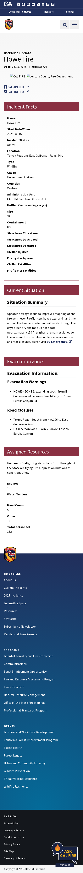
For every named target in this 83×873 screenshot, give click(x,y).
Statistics (10, 619)
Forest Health (13, 748)
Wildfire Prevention (17, 771)
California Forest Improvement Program (31, 740)
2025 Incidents (13, 595)
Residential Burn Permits (20, 634)
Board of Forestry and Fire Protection (28, 656)
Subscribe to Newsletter (20, 626)
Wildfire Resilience (16, 786)
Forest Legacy (13, 755)
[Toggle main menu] (74, 24)
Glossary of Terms (14, 858)
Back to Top (10, 816)
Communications (15, 664)
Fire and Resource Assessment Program (30, 679)
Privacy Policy (12, 844)
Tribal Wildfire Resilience (20, 779)
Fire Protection (14, 687)
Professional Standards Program (25, 710)
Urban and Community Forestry (24, 763)
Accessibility (11, 823)
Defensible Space (15, 603)
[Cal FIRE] (10, 554)
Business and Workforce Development (29, 732)
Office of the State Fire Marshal (24, 702)
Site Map (9, 851)
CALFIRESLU (18, 87)
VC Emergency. (59, 342)
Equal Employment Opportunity (25, 671)
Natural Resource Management (24, 695)
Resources (10, 611)
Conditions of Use (14, 837)
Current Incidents (15, 588)
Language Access (14, 830)
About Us (10, 580)
